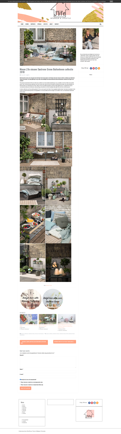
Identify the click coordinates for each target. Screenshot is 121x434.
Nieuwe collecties (24, 333)
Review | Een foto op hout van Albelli (64, 341)
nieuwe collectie (49, 333)
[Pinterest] (94, 68)
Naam (21, 369)
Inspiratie (33, 24)
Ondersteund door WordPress (25, 431)
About (51, 24)
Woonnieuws (41, 333)
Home (22, 24)
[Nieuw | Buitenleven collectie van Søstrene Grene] (47, 319)
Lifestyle (45, 24)
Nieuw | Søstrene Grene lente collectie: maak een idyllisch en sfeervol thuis (65, 326)
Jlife (28, 75)
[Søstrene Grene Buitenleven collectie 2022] (28, 319)
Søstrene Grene (49, 285)
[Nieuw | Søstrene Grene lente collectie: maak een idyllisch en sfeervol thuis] (66, 319)
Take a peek (87, 61)
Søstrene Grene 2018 (64, 333)
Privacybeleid (25, 419)
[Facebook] (91, 68)
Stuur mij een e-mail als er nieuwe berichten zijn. (32, 384)
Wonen (27, 24)
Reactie (22, 355)
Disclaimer (24, 422)
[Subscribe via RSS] (99, 68)
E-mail (22, 374)
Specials (39, 24)
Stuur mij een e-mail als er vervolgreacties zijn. (32, 382)
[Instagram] (96, 68)
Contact (57, 24)
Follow (90, 74)
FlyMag (37, 431)
